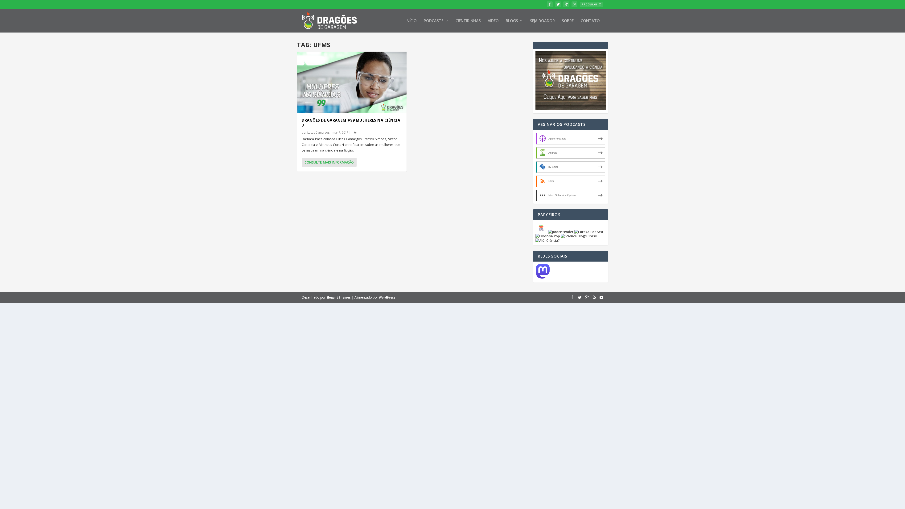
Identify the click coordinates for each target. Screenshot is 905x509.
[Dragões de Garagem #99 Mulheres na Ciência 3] (352, 82)
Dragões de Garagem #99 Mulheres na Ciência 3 (351, 123)
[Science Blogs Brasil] (579, 236)
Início (411, 21)
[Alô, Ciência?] (547, 240)
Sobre (568, 21)
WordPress (387, 298)
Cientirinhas (468, 21)
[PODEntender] (560, 232)
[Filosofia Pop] (547, 236)
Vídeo (493, 21)
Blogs (512, 21)
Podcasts (434, 21)
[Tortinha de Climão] (541, 232)
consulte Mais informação (329, 162)
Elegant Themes (338, 298)
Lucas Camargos (318, 133)
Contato (590, 21)
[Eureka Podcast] (589, 232)
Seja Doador (542, 21)
